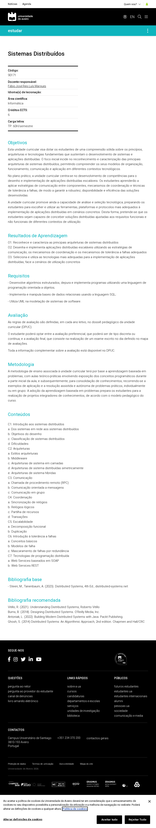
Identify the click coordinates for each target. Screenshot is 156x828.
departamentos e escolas (83, 701)
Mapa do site (86, 764)
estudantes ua (123, 691)
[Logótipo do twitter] (23, 660)
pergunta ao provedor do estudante (30, 691)
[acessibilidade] (125, 17)
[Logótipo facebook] (9, 660)
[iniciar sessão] (147, 4)
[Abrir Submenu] (147, 30)
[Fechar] (149, 801)
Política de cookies (75, 808)
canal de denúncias (20, 696)
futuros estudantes (126, 686)
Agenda (26, 4)
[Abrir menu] (146, 17)
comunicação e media (128, 715)
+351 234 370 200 (68, 737)
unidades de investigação (83, 710)
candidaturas (75, 696)
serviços (72, 706)
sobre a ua (74, 686)
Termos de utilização (42, 764)
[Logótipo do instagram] (15, 660)
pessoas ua (121, 706)
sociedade (121, 710)
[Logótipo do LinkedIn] (31, 660)
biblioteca (73, 715)
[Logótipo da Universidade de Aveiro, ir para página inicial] (20, 17)
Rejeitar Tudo (137, 819)
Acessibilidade (66, 764)
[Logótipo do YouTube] (38, 660)
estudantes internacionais (130, 696)
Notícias (12, 4)
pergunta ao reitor (19, 686)
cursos (72, 691)
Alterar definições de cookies (22, 819)
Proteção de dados (17, 764)
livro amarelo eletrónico (23, 701)
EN (132, 17)
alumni (118, 701)
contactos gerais (97, 738)
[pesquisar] (139, 17)
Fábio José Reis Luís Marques (27, 86)
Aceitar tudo (109, 819)
